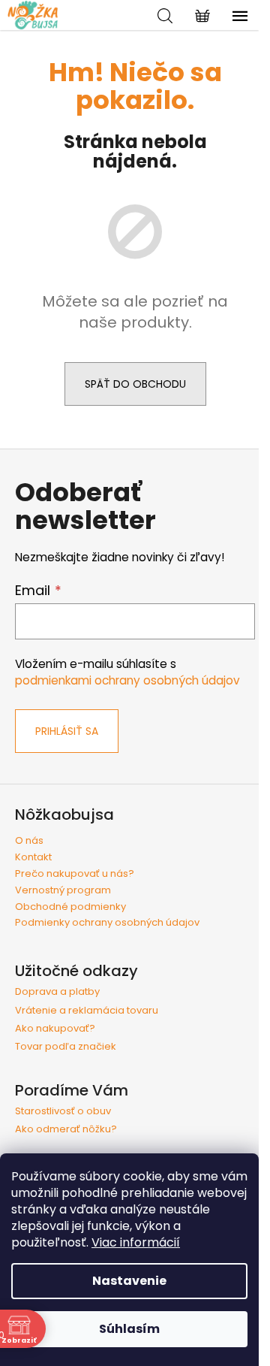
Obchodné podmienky (70, 906)
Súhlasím (129, 1328)
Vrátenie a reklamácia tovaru (86, 1010)
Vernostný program (63, 890)
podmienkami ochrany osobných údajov (127, 680)
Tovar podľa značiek (65, 1046)
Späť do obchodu (135, 383)
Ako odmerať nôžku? (66, 1129)
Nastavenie (129, 1280)
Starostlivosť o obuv (63, 1111)
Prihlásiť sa (66, 731)
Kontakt (33, 857)
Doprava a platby (57, 992)
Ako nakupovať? (55, 1028)
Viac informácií (136, 1242)
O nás (29, 840)
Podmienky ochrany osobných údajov (107, 922)
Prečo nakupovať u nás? (74, 873)
